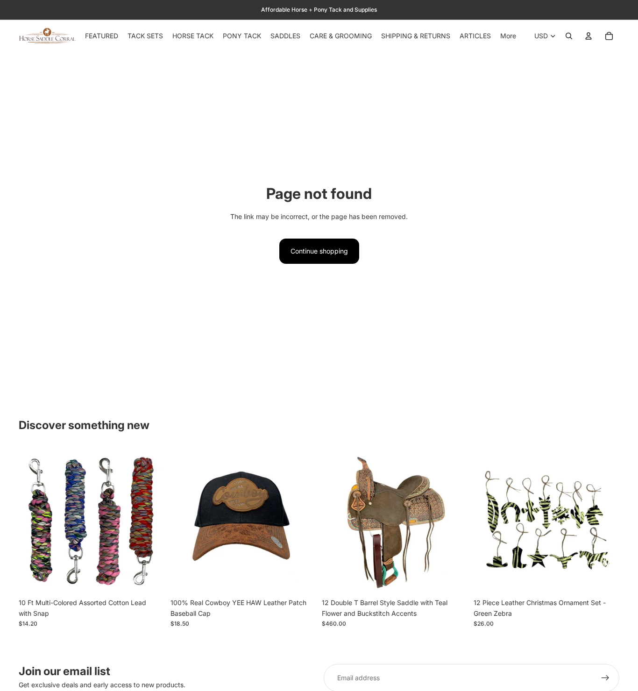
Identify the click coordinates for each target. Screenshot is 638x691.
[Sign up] (605, 678)
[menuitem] (508, 36)
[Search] (569, 36)
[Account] (588, 36)
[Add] (150, 579)
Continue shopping (319, 251)
